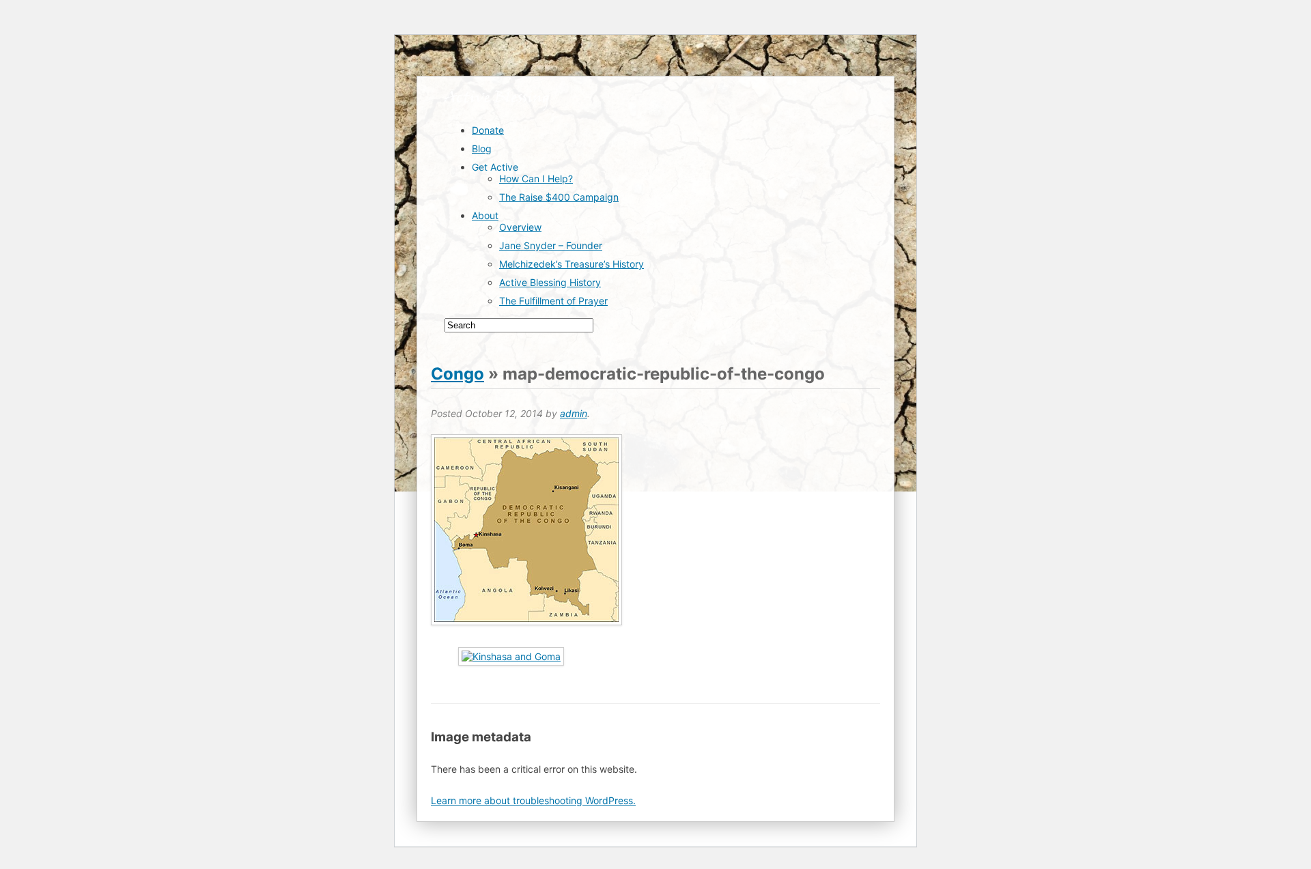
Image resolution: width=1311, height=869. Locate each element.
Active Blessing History (550, 282)
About (485, 215)
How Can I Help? (536, 178)
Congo (457, 374)
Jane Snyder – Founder (550, 245)
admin (573, 413)
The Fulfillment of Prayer (553, 301)
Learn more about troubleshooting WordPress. (533, 800)
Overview (520, 227)
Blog (482, 148)
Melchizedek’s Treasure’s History (571, 264)
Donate (488, 130)
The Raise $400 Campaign (559, 197)
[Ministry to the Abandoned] (497, 106)
